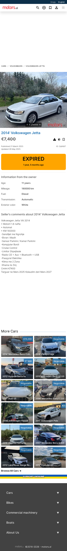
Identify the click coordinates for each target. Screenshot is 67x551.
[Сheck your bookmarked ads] (50, 7)
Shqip (53, 2)
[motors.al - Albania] (19, 546)
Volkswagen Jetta (35, 66)
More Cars (9, 331)
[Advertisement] (33, 39)
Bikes (9, 502)
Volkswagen (16, 66)
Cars (3, 66)
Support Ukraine (33, 476)
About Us (12, 532)
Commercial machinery (21, 512)
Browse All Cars (10, 470)
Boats (10, 522)
